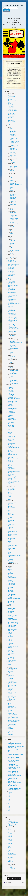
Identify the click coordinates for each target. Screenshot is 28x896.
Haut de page (23, 893)
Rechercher (6, 10)
